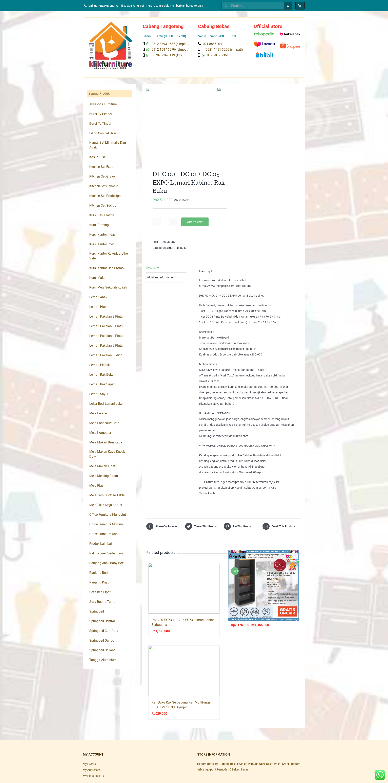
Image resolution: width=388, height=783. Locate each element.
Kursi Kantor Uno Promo (106, 268)
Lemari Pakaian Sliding (105, 355)
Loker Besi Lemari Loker (106, 404)
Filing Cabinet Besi (102, 133)
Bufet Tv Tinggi (100, 123)
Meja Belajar (98, 413)
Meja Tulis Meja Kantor (105, 505)
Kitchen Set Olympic (103, 186)
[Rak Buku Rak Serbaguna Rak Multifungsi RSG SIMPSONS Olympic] (184, 671)
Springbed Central (102, 621)
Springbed (96, 611)
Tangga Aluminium (103, 660)
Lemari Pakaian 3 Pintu (106, 326)
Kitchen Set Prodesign (105, 196)
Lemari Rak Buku (176, 247)
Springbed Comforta (103, 631)
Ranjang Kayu (99, 582)
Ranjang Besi (98, 573)
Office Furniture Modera (106, 524)
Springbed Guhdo (101, 640)
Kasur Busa (97, 157)
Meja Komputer (100, 433)
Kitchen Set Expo (101, 167)
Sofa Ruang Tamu (102, 602)
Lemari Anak (98, 297)
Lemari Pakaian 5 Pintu (106, 345)
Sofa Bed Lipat (100, 592)
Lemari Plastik (99, 365)
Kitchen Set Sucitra (102, 205)
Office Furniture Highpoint (107, 514)
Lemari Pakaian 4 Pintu (106, 336)
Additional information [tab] (160, 277)
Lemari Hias (97, 307)
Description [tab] (153, 267)
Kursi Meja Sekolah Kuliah (108, 287)
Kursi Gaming (99, 225)
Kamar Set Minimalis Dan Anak (107, 145)
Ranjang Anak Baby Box (106, 563)
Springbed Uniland (102, 650)
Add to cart (195, 222)
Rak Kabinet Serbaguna (106, 553)
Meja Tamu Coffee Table (106, 495)
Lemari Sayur (98, 394)
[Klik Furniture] (111, 23)
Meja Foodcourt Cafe (104, 423)
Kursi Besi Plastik (101, 215)
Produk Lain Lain (101, 544)
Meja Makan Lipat (102, 466)
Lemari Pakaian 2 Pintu (106, 316)
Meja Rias (96, 485)
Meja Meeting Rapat (103, 476)
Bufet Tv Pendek (101, 114)
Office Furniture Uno (103, 534)
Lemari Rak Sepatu (102, 384)
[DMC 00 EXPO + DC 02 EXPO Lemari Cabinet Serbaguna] (184, 588)
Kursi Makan (98, 278)
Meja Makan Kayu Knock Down (107, 454)
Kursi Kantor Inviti (102, 244)
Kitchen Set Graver (102, 176)
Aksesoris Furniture (103, 104)
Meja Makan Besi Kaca (105, 442)
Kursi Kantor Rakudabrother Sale (109, 256)
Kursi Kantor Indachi (103, 234)
